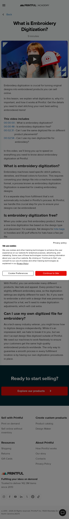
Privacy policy (60, 242)
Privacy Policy (22, 263)
